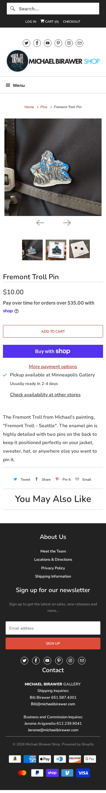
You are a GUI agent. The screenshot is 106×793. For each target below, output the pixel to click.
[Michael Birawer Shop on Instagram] (69, 43)
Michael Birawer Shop (43, 744)
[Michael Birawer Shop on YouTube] (48, 43)
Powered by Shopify (78, 744)
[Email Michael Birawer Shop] (79, 43)
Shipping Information (53, 576)
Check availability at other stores (45, 394)
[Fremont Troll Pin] (53, 167)
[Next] (66, 222)
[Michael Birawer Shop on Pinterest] (58, 43)
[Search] (13, 8)
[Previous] (39, 222)
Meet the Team (53, 551)
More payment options (53, 366)
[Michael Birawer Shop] (53, 61)
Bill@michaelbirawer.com (53, 704)
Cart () (51, 22)
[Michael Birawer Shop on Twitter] (26, 43)
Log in (30, 22)
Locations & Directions (53, 559)
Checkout (71, 22)
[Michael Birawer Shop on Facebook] (37, 43)
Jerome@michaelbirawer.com (53, 730)
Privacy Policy (53, 568)
